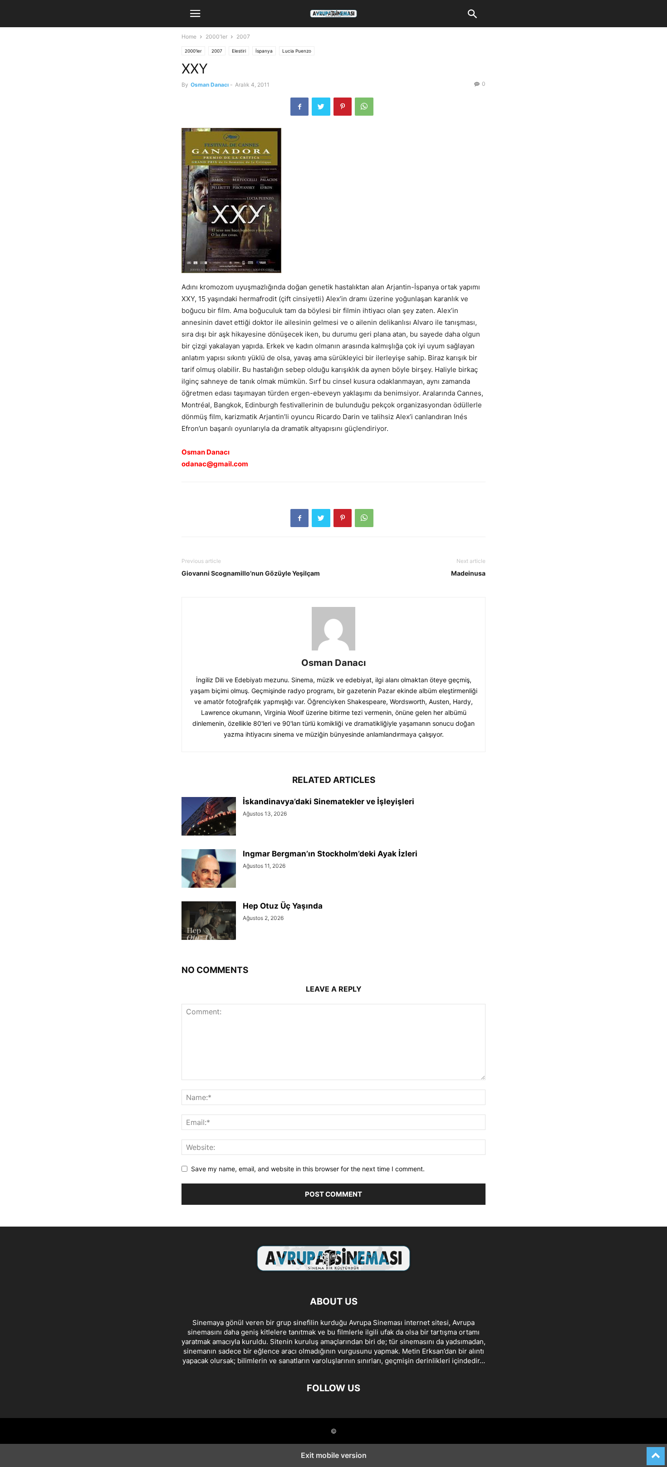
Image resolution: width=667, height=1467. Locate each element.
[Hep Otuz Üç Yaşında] (208, 921)
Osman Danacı (210, 84)
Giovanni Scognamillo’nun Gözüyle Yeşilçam (250, 573)
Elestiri (239, 51)
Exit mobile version (334, 1455)
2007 (243, 36)
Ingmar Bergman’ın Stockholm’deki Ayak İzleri (330, 853)
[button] (195, 13)
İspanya (264, 51)
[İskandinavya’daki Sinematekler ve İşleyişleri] (208, 817)
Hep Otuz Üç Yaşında (283, 905)
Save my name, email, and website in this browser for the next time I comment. (308, 1169)
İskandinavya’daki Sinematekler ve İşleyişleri (328, 801)
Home (188, 36)
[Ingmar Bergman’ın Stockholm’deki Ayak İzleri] (208, 869)
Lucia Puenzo (296, 51)
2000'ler (216, 36)
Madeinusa (468, 573)
